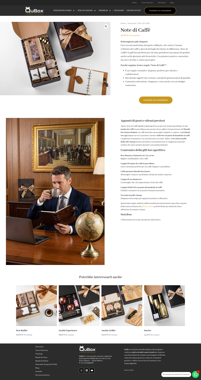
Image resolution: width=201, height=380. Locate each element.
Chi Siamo (119, 10)
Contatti (38, 371)
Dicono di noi (134, 10)
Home (134, 3)
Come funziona (147, 3)
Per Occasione (85, 10)
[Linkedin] (86, 370)
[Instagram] (81, 370)
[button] (106, 26)
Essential (132, 23)
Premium (103, 10)
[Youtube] (92, 370)
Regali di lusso (41, 357)
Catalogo (39, 354)
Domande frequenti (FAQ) (46, 364)
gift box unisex (147, 206)
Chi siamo (162, 3)
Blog (172, 3)
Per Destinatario (63, 10)
